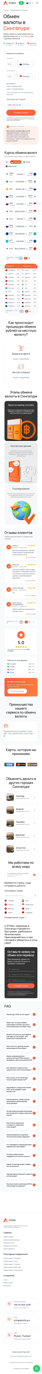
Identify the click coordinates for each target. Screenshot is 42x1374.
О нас (5, 1280)
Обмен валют (8, 1237)
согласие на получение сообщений (16, 994)
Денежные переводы (11, 1240)
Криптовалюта (9, 1249)
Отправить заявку (21, 112)
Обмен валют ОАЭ (10, 1261)
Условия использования (21, 1368)
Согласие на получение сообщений (21, 1362)
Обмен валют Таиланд (12, 1258)
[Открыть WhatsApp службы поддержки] (21, 3)
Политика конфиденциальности (21, 1356)
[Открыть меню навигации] (37, 3)
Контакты (7, 1286)
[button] (25, 64)
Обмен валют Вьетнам (12, 1267)
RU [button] (30, 3)
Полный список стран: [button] (14, 918)
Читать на (30, 557)
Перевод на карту (10, 1246)
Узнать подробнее (21, 359)
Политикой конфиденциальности (15, 119)
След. (33, 258)
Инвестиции (8, 1283)
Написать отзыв (17, 691)
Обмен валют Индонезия (13, 1270)
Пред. (20, 258)
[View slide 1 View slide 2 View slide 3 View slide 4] (21, 764)
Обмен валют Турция (11, 1264)
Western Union (9, 1243)
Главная (5, 10)
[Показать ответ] (34, 1014)
